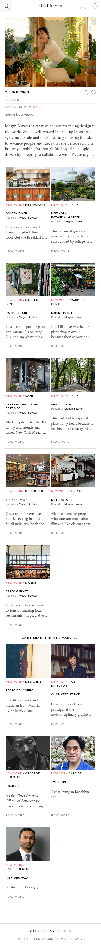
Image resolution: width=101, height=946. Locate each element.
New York (36, 106)
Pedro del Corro (19, 690)
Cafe (29, 395)
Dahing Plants (62, 312)
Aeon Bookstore (19, 499)
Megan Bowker (17, 91)
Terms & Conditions (49, 938)
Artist (76, 773)
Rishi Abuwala (17, 877)
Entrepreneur (18, 868)
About (23, 938)
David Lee (13, 786)
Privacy (76, 938)
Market (31, 582)
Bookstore (34, 491)
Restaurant (35, 204)
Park (75, 204)
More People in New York (51, 638)
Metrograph (61, 499)
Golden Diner (16, 213)
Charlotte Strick (65, 694)
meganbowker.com (21, 114)
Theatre (78, 491)
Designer (12, 99)
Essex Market (17, 591)
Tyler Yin (58, 782)
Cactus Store (17, 312)
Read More (15, 250)
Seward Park (61, 404)
